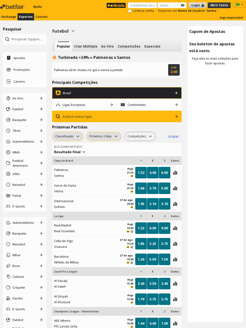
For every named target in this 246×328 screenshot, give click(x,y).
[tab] (63, 47)
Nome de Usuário (191, 11)
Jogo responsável (231, 17)
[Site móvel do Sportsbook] (116, 5)
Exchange (8, 17)
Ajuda (37, 7)
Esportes (26, 17)
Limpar (173, 136)
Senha (212, 11)
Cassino (42, 17)
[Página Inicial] (12, 7)
